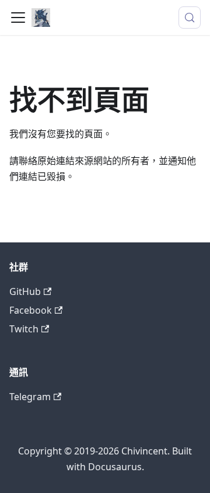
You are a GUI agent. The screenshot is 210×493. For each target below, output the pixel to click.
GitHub (25, 291)
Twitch (23, 328)
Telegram (30, 396)
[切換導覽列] (18, 17)
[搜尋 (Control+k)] (189, 17)
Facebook (30, 310)
